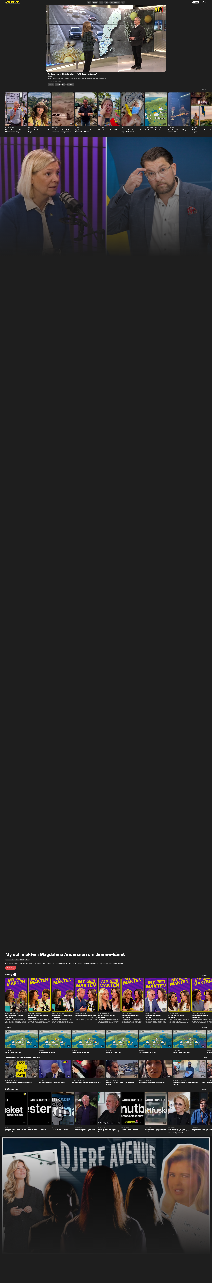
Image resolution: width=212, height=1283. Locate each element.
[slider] (106, 71)
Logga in (195, 2)
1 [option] (14, 974)
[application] (106, 38)
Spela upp (12, 968)
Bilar (63, 84)
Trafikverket (70, 84)
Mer (123, 2)
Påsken (58, 84)
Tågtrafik (51, 84)
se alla (204, 90)
